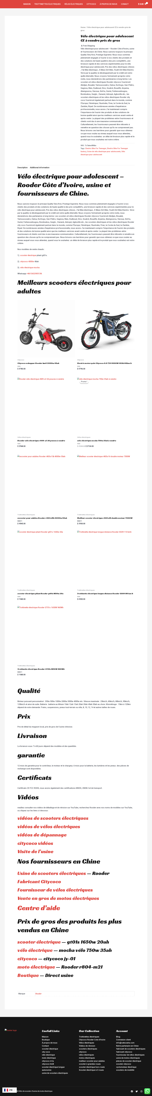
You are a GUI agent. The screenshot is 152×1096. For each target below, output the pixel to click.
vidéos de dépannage (42, 835)
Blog (118, 1037)
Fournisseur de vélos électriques (55, 890)
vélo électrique (35, 950)
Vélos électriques (73, 4)
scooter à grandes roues (90, 1064)
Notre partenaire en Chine (127, 1046)
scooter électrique (28, 255)
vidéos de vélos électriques (48, 826)
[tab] (22, 167)
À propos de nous (108, 4)
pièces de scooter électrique (128, 1061)
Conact (125, 4)
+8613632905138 (34, 273)
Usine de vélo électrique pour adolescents (104, 152)
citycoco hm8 (48, 1064)
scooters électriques (88, 1049)
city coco (46, 1052)
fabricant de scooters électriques (130, 1049)
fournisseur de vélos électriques (130, 1055)
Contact (45, 1046)
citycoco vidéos (35, 843)
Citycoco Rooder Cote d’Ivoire (92, 1040)
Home (83, 27)
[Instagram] (141, 1091)
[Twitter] (137, 1091)
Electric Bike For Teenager (95, 148)
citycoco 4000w (27, 261)
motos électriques (87, 1058)
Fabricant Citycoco (39, 881)
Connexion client (123, 1040)
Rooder (38, 994)
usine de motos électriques (128, 1058)
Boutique (28, 975)
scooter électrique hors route (92, 1067)
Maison (27, 4)
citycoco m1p (48, 1061)
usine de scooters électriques (55, 1073)
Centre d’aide (38, 907)
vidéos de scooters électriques (52, 818)
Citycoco (91, 4)
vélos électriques (86, 1055)
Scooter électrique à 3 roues (91, 1070)
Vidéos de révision (87, 1046)
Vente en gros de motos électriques (58, 898)
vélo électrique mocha (30, 267)
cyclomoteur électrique (126, 1067)
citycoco (27, 958)
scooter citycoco (123, 1064)
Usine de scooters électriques (51, 873)
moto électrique (36, 967)
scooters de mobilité (125, 1070)
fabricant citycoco (124, 1052)
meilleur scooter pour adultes (92, 1061)
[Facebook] (132, 1091)
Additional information (39, 167)
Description (22, 167)
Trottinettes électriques (47, 4)
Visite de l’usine (35, 851)
